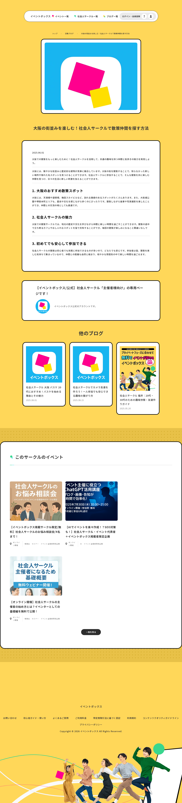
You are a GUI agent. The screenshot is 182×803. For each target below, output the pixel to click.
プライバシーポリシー (91, 724)
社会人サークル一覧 (88, 16)
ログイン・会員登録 (131, 16)
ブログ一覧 (112, 16)
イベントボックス (41, 16)
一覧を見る (91, 632)
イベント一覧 (62, 16)
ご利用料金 (81, 718)
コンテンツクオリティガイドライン (161, 718)
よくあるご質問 (61, 718)
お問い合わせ (10, 718)
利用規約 (131, 718)
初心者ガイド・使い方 (34, 718)
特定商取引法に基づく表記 (106, 718)
